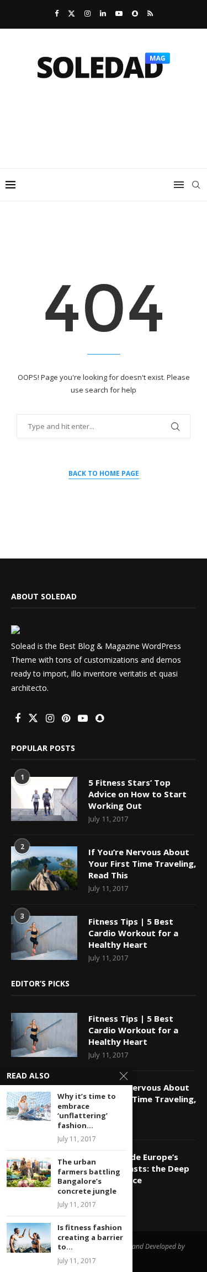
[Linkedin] (103, 13)
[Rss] (150, 13)
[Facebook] (57, 13)
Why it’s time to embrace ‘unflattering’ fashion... (86, 1111)
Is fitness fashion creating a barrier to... (90, 1237)
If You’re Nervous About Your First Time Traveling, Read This (142, 863)
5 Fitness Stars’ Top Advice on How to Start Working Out (137, 794)
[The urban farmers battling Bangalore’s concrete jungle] (29, 1172)
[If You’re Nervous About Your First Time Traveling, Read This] (44, 868)
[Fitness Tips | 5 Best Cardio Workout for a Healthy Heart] (44, 938)
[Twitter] (71, 13)
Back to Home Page (103, 473)
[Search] (195, 185)
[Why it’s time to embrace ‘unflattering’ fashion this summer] (29, 1106)
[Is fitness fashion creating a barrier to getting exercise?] (29, 1237)
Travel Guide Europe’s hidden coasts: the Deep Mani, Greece (138, 1168)
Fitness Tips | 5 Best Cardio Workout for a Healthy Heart (133, 933)
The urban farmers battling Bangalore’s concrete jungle (88, 1176)
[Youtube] (119, 13)
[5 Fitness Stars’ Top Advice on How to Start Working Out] (44, 799)
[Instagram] (87, 13)
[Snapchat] (135, 13)
